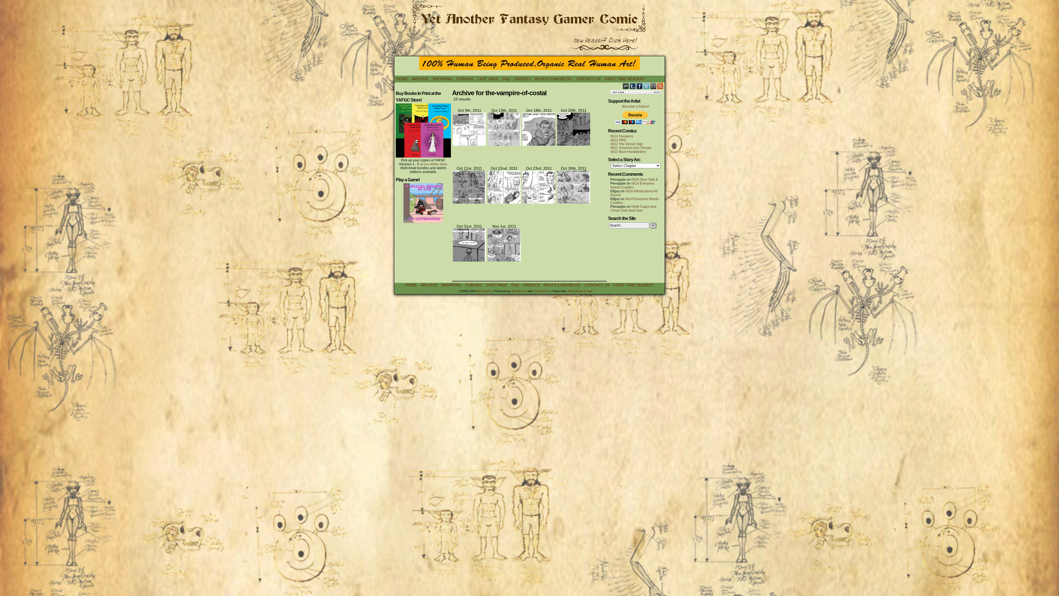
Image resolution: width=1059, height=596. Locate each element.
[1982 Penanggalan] (469, 260)
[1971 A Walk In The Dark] (573, 144)
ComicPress (541, 291)
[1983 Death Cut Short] (504, 260)
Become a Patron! (635, 106)
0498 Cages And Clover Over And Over (633, 208)
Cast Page (488, 79)
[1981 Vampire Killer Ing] (573, 202)
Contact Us (588, 79)
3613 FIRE (618, 140)
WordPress (518, 291)
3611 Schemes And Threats (630, 148)
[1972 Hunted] (469, 202)
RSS (660, 86)
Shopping (442, 79)
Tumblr (632, 86)
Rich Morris (484, 291)
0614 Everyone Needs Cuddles (632, 185)
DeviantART (625, 86)
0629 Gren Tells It (644, 180)
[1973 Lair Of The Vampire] (504, 202)
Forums (464, 79)
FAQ (506, 79)
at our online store (433, 164)
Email (653, 86)
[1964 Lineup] (504, 144)
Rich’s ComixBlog (553, 79)
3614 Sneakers (621, 136)
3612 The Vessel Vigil (626, 144)
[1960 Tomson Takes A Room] (469, 144)
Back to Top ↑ (585, 291)
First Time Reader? (625, 79)
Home (402, 79)
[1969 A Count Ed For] (538, 144)
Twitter (646, 86)
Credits (522, 79)
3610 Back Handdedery (628, 152)
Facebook (639, 86)
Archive (420, 79)
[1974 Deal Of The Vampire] (538, 202)
